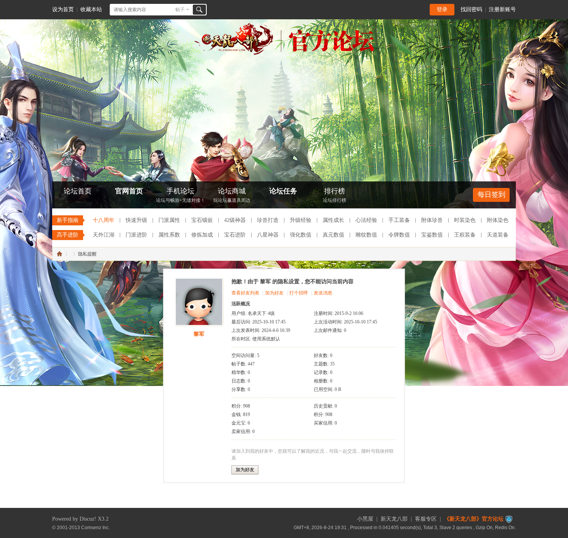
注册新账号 (502, 9)
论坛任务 (283, 191)
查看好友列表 (245, 293)
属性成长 (333, 220)
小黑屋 (365, 519)
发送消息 (323, 293)
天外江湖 (103, 235)
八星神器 (268, 235)
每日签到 (491, 194)
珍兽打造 (268, 220)
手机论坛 (180, 195)
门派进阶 (136, 235)
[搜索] (199, 10)
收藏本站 (91, 9)
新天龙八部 (394, 519)
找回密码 (471, 9)
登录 (442, 9)
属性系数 (169, 235)
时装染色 (465, 220)
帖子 (180, 9)
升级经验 (300, 220)
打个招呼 (298, 293)
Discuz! (88, 519)
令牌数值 (399, 235)
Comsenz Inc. (95, 527)
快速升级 (136, 220)
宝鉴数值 (432, 235)
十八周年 (103, 220)
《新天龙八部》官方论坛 (473, 519)
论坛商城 (231, 195)
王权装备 (465, 235)
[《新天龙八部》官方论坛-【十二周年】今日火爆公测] (284, 53)
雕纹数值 (366, 235)
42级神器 (235, 220)
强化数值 (300, 235)
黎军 (199, 334)
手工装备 (399, 220)
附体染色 (497, 220)
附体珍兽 (432, 220)
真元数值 (333, 235)
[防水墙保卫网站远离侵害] (509, 519)
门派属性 (169, 220)
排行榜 (334, 195)
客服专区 (426, 519)
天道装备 (497, 235)
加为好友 (274, 293)
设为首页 (63, 9)
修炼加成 (202, 235)
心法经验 (366, 220)
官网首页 (129, 191)
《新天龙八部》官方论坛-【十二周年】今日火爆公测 (59, 254)
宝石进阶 (235, 235)
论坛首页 (78, 191)
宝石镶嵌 (202, 220)
